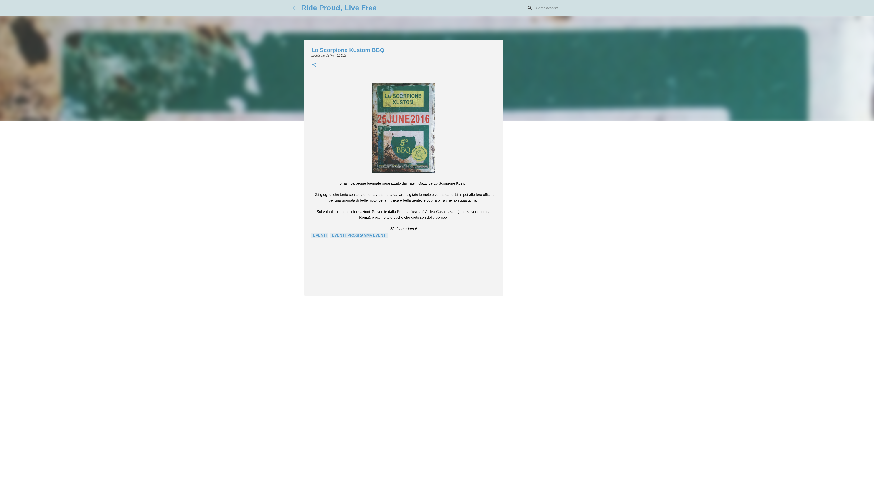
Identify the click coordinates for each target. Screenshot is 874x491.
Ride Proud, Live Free (339, 8)
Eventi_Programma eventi (359, 235)
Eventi (320, 235)
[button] (314, 65)
